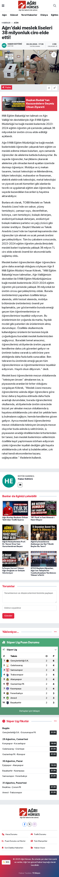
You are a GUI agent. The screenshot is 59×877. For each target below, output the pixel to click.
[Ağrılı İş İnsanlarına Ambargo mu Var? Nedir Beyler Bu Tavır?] (44, 532)
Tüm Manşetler (40, 841)
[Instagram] (34, 824)
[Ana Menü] (3, 6)
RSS (7, 862)
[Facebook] (24, 824)
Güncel (14, 15)
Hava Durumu (11, 834)
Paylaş (8, 87)
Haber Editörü (25, 479)
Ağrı (4, 15)
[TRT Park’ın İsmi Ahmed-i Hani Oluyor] (44, 508)
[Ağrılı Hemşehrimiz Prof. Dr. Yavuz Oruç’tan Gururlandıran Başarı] (15, 532)
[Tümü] (55, 632)
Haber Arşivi (39, 848)
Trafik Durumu (40, 834)
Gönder (8, 616)
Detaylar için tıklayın (29, 711)
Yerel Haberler (29, 15)
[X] (29, 824)
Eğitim (54, 15)
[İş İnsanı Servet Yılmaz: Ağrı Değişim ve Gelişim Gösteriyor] (15, 559)
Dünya (44, 15)
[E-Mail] (20, 485)
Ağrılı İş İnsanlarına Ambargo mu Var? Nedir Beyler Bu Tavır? (42, 544)
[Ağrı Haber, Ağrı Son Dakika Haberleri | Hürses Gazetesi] (28, 5)
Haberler (6, 23)
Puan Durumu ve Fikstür (15, 841)
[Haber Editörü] (9, 481)
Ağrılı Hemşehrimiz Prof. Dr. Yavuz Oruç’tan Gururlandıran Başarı (14, 544)
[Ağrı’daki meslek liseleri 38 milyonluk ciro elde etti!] (29, 67)
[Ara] (54, 6)
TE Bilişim (36, 873)
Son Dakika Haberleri (14, 848)
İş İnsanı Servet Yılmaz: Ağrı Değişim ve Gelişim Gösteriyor (13, 570)
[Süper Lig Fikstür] (55, 721)
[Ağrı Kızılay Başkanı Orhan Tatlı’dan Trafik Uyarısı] (15, 508)
